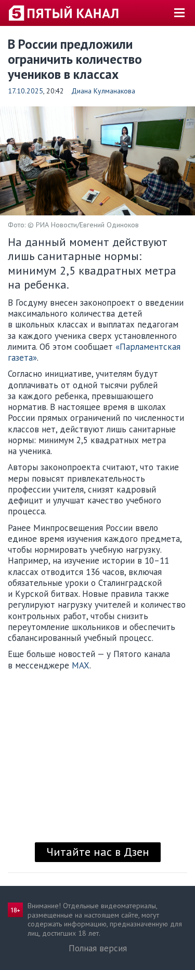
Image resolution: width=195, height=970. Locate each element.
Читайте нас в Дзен (97, 851)
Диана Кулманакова (103, 90)
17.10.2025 (25, 90)
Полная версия (98, 948)
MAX (80, 665)
